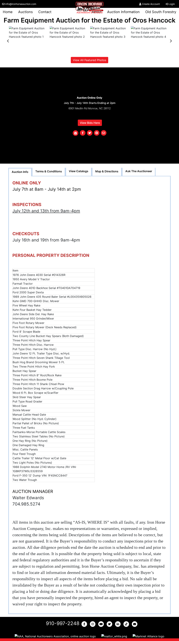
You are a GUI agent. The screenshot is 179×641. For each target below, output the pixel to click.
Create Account (151, 3)
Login (172, 3)
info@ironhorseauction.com (20, 3)
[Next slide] (171, 41)
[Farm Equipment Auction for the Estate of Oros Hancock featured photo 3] (110, 41)
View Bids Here (90, 122)
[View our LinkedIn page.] (118, 624)
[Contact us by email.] (135, 624)
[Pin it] (96, 133)
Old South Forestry (160, 12)
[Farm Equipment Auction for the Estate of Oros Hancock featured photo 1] (28, 41)
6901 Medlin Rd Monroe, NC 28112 (90, 108)
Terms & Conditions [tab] (48, 171)
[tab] (20, 172)
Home (8, 12)
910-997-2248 (62, 623)
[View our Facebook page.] (85, 624)
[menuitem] (28, 41)
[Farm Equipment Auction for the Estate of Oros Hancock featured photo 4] (150, 41)
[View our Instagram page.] (93, 624)
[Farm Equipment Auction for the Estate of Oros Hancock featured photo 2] (69, 41)
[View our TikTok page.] (127, 624)
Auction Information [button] (123, 12)
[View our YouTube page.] (102, 624)
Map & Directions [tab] (106, 171)
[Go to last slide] (8, 41)
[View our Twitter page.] (110, 624)
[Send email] (103, 133)
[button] (82, 133)
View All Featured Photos (89, 60)
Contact (44, 12)
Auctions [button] (25, 12)
